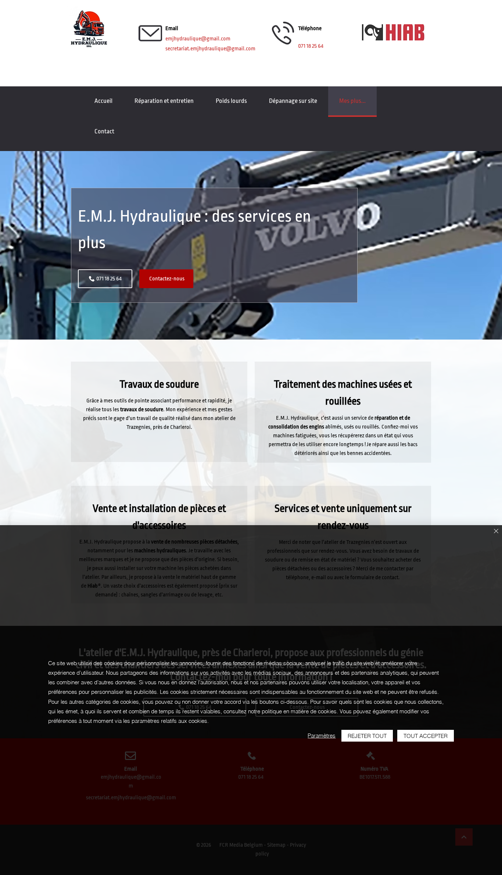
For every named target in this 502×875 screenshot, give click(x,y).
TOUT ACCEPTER (426, 735)
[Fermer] (496, 532)
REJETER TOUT (367, 735)
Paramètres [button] (322, 735)
